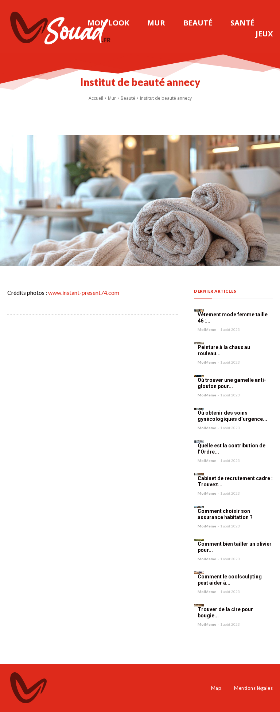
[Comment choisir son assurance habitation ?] (199, 507)
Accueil (96, 98)
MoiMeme (207, 329)
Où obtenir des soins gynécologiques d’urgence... (232, 416)
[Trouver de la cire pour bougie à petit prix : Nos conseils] (199, 605)
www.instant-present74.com (83, 292)
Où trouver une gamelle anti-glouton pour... (232, 383)
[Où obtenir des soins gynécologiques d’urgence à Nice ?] (199, 409)
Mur (112, 98)
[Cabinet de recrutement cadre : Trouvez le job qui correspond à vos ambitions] (199, 474)
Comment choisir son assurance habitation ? (225, 514)
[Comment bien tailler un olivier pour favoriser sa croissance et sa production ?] (199, 540)
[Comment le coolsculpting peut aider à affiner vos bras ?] (199, 572)
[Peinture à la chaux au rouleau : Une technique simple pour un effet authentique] (199, 343)
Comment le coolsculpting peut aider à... (230, 580)
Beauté (128, 98)
